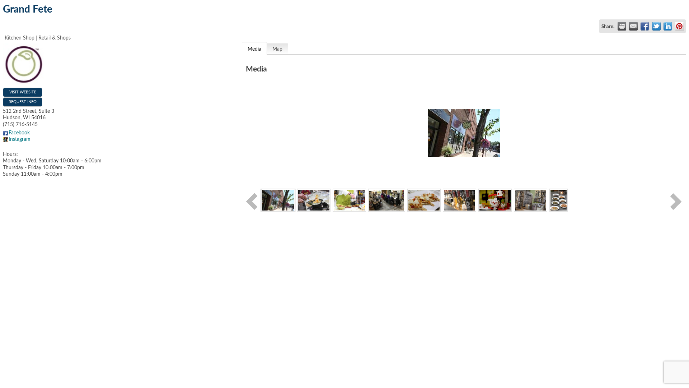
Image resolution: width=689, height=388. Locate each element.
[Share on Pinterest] (679, 26)
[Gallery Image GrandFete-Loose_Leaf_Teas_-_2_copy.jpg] (558, 199)
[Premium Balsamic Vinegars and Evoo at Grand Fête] (459, 199)
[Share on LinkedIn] (668, 26)
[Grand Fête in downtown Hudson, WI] (278, 199)
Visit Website (22, 92)
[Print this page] (622, 26)
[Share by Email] (633, 26)
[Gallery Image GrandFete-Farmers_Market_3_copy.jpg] (530, 199)
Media (254, 49)
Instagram (20, 139)
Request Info (23, 102)
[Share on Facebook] (645, 26)
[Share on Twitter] (656, 26)
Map (277, 49)
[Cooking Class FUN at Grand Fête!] (386, 199)
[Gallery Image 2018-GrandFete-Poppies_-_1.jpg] (495, 199)
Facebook (19, 132)
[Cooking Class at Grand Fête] (314, 199)
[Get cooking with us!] (349, 199)
